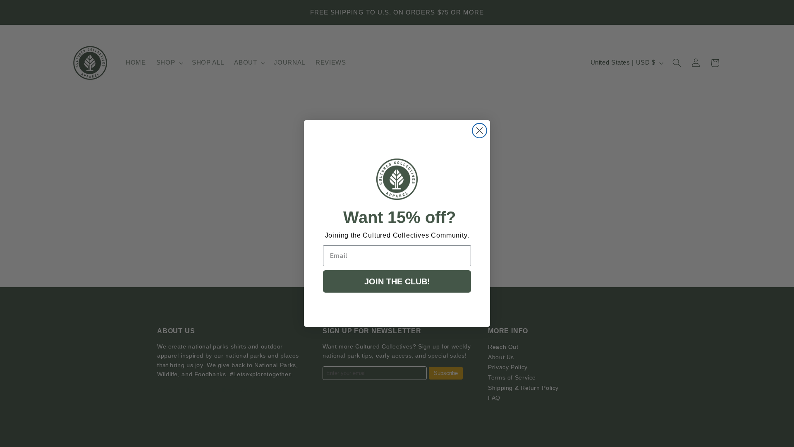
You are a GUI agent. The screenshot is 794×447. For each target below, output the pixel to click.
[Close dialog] (479, 130)
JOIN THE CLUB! (397, 281)
